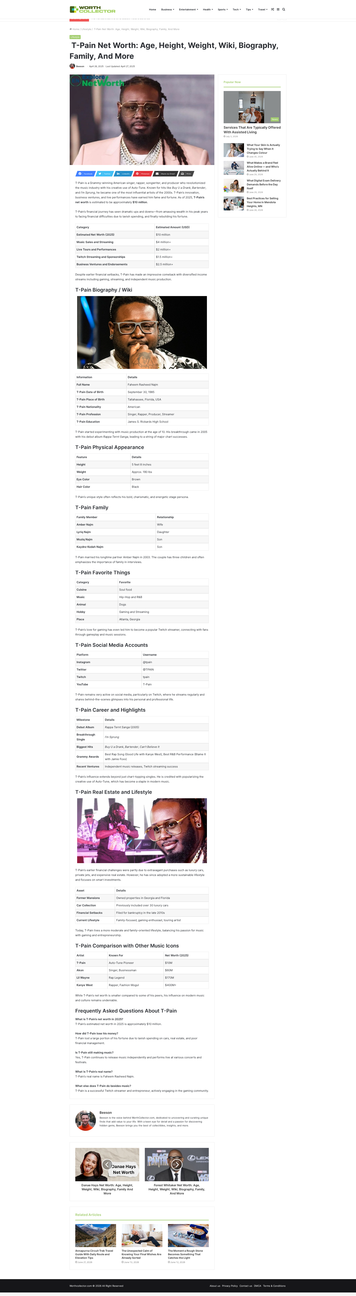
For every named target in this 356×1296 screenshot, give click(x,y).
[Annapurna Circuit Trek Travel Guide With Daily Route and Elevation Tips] (95, 1235)
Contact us (246, 1285)
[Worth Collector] (93, 9)
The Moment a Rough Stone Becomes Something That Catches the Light (185, 1254)
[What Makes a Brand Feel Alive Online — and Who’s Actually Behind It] (234, 168)
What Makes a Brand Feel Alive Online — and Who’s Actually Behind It (263, 166)
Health (207, 9)
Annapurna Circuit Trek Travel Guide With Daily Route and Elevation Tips (94, 1254)
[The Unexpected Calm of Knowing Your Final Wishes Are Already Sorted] (142, 1235)
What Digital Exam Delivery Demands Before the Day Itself (264, 184)
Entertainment (187, 9)
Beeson (80, 66)
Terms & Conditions (274, 1285)
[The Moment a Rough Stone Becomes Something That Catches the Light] (188, 1235)
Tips (248, 9)
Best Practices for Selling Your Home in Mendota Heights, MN (262, 202)
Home (152, 9)
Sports (221, 9)
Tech (236, 9)
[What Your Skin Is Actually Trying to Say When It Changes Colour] (234, 150)
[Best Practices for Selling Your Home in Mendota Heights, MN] (234, 203)
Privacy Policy (230, 1285)
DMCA (257, 1285)
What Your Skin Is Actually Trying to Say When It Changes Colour (263, 148)
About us (215, 1285)
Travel (261, 9)
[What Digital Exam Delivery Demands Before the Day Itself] (234, 186)
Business (166, 9)
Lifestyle (86, 29)
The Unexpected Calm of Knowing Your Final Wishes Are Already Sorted (141, 1254)
